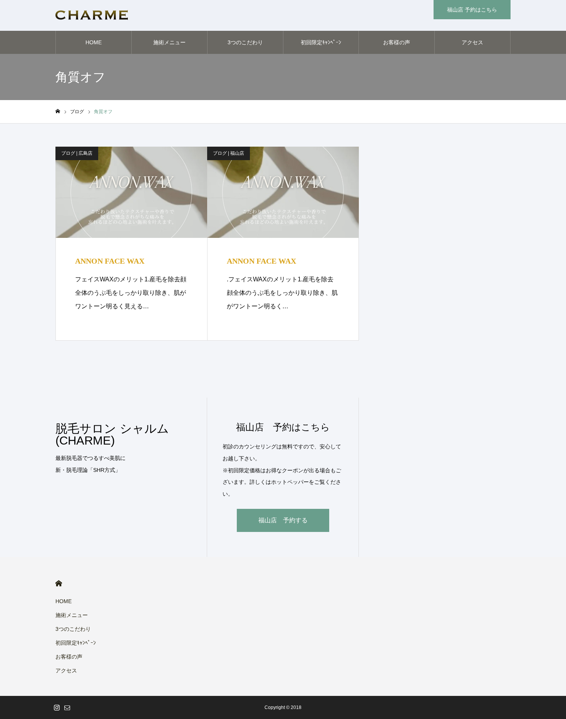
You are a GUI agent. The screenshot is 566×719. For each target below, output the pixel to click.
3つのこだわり (245, 42)
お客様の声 (396, 42)
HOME (93, 42)
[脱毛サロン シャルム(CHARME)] (91, 15)
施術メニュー (169, 42)
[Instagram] (56, 707)
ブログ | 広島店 (76, 153)
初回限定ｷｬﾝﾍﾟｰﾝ (321, 42)
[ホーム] (57, 111)
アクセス (472, 42)
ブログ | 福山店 (228, 153)
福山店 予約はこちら (472, 10)
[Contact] (67, 707)
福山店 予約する (283, 520)
